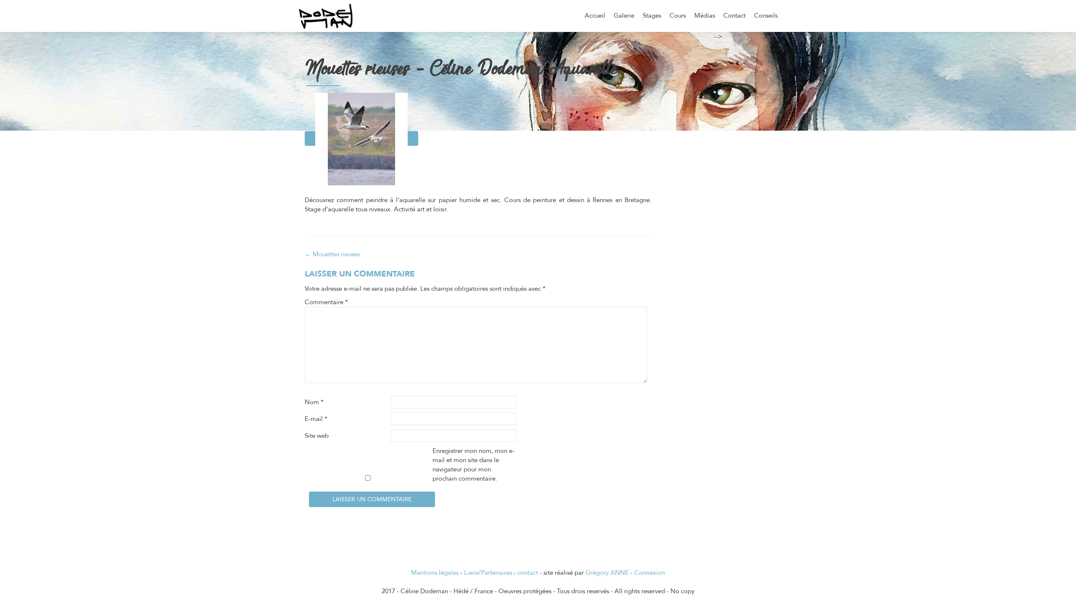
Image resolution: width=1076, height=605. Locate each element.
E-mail (316, 419)
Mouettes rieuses (332, 254)
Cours (678, 15)
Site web (317, 435)
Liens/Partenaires (488, 572)
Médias (704, 15)
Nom (314, 402)
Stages (652, 15)
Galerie (624, 15)
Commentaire (326, 302)
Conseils (766, 15)
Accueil (595, 15)
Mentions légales (435, 572)
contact (527, 572)
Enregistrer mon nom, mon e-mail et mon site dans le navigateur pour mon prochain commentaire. (473, 465)
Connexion (649, 572)
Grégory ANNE (607, 572)
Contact (734, 15)
